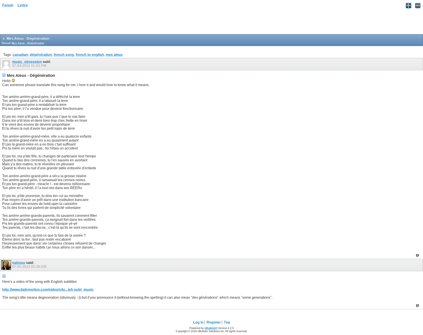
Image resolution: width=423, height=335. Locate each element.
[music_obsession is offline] (6, 64)
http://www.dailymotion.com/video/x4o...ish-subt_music (48, 289)
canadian (20, 55)
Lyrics (23, 5)
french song (64, 55)
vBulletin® (210, 328)
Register (214, 322)
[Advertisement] (35, 22)
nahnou (18, 263)
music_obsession (27, 62)
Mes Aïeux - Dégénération (28, 43)
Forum (7, 5)
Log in (198, 322)
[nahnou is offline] (6, 265)
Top (227, 322)
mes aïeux (114, 55)
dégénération (41, 55)
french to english (90, 55)
